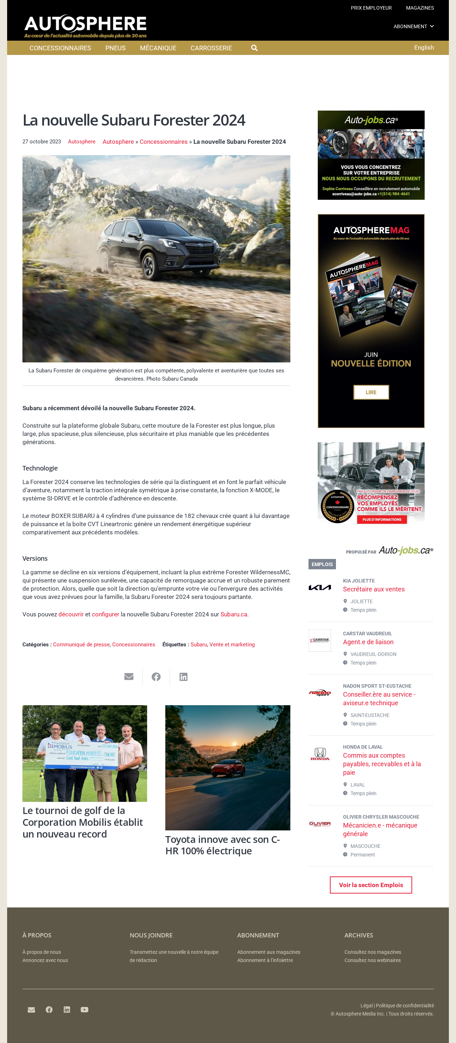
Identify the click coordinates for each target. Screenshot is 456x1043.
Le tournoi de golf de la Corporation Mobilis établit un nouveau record (82, 822)
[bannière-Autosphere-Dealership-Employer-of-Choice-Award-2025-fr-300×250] (371, 529)
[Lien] (371, 552)
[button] (432, 26)
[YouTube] (85, 1010)
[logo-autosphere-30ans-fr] (85, 26)
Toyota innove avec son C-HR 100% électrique (222, 845)
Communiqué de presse (81, 644)
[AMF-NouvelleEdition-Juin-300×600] (371, 425)
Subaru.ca (234, 614)
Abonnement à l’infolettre (265, 960)
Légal (367, 1006)
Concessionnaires (164, 141)
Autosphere (81, 141)
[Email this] (129, 677)
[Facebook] (49, 1010)
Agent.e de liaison (368, 642)
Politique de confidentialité (405, 1006)
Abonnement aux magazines (268, 952)
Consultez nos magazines (372, 952)
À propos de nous (41, 952)
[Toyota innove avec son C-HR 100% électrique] (227, 767)
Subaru (199, 644)
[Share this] (156, 677)
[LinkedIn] (67, 1010)
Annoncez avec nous (45, 960)
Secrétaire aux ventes (374, 589)
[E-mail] (31, 1010)
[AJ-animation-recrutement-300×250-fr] (371, 197)
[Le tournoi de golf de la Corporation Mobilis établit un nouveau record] (84, 753)
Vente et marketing (232, 644)
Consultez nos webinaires (372, 960)
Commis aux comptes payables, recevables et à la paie (382, 764)
